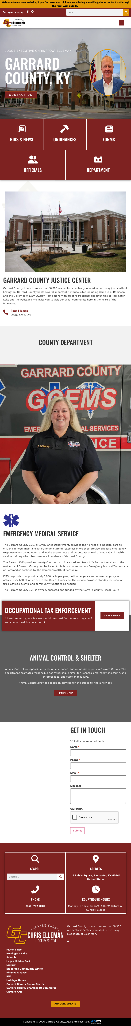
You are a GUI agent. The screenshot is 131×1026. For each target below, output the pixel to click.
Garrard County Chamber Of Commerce (31, 987)
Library (10, 964)
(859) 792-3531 (35, 905)
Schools (11, 957)
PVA (9, 976)
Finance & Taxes (16, 972)
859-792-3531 (15, 12)
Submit (77, 830)
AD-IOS (99, 1022)
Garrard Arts (14, 991)
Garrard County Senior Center (25, 984)
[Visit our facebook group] (68, 942)
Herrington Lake (16, 953)
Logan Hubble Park (18, 961)
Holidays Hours (16, 980)
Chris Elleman (19, 310)
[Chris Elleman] (5, 312)
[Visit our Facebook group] (28, 12)
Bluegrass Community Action (24, 968)
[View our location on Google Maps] (32, 12)
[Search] (126, 12)
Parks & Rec (14, 949)
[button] (121, 22)
